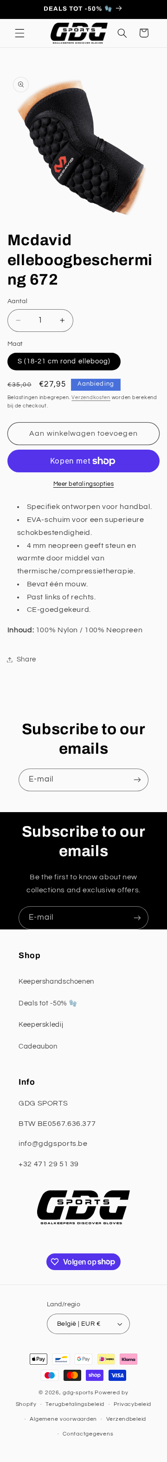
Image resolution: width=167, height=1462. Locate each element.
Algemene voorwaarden (63, 1419)
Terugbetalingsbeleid (74, 1404)
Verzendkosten (90, 397)
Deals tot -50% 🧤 (48, 1003)
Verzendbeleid (126, 1419)
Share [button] (26, 659)
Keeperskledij (41, 1024)
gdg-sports (78, 1392)
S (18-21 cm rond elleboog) (64, 361)
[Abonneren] (137, 780)
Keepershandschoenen (56, 981)
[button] (19, 33)
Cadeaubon (38, 1046)
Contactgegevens (88, 1434)
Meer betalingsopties (83, 484)
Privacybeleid (133, 1404)
